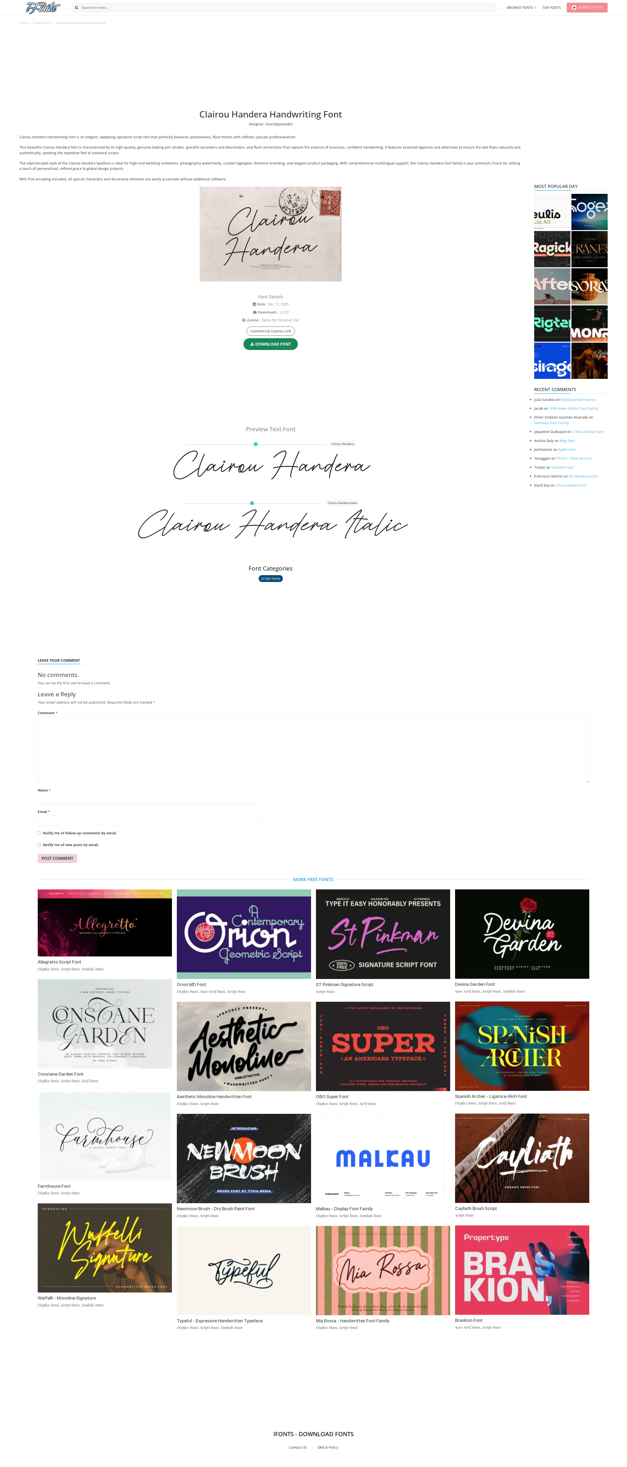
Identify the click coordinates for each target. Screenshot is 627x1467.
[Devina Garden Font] (522, 934)
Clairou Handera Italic (271, 530)
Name (44, 790)
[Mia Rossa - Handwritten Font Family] (383, 1270)
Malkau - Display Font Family (344, 1208)
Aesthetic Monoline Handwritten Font (214, 1096)
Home (23, 23)
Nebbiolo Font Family (578, 399)
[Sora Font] (589, 286)
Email (44, 811)
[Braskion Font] (522, 1270)
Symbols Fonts (93, 968)
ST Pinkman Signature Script (344, 984)
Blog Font (567, 440)
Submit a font (590, 7)
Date (261, 304)
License (252, 320)
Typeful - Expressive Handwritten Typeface (220, 1320)
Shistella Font (562, 467)
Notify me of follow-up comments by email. (80, 833)
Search (76, 7)
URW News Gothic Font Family (573, 408)
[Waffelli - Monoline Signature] (105, 1248)
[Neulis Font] (552, 212)
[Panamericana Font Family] (589, 361)
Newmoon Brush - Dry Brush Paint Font (216, 1208)
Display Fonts (48, 968)
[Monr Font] (589, 323)
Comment (48, 712)
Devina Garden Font (475, 984)
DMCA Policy (328, 1447)
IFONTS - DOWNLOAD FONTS (313, 1434)
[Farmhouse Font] (105, 1136)
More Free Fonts (313, 879)
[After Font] (552, 286)
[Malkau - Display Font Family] (383, 1158)
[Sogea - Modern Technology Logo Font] (589, 212)
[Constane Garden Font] (105, 1024)
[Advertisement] (271, 69)
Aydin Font (567, 449)
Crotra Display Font (587, 431)
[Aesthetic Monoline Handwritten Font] (244, 1046)
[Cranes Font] (589, 249)
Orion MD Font (191, 984)
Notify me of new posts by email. (71, 844)
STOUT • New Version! (574, 458)
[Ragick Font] (552, 249)
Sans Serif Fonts (212, 991)
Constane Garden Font (61, 1074)
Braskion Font (469, 1320)
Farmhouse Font (54, 1186)
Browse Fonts (520, 7)
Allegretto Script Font (59, 962)
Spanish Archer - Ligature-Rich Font (491, 1096)
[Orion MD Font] (244, 934)
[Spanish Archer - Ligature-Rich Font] (522, 1046)
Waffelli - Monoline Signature (67, 1298)
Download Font (273, 344)
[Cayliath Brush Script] (522, 1158)
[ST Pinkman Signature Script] (383, 934)
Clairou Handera (270, 471)
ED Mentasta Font (583, 476)
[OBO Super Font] (383, 1046)
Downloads (267, 312)
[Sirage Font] (552, 361)
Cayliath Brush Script (476, 1208)
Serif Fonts (90, 1080)
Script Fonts (41, 23)
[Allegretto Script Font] (105, 922)
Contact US (298, 1447)
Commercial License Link (271, 331)
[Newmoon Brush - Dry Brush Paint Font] (244, 1158)
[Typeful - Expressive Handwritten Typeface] (244, 1270)
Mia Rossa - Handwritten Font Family (352, 1320)
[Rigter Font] (552, 323)
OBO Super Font (332, 1096)
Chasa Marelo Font (571, 485)
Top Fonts (551, 7)
